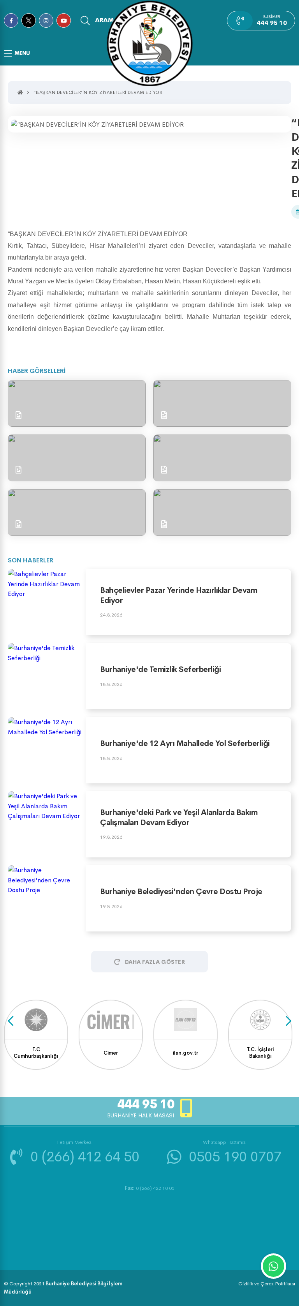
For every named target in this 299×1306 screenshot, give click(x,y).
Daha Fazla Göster (155, 961)
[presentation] (10, 1021)
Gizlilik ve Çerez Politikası (266, 1283)
